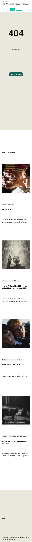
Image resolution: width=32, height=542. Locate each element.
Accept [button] (12, 9)
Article (18, 280)
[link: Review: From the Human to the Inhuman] (16, 424)
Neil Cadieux (4, 280)
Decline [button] (19, 9)
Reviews (4, 204)
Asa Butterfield (5, 359)
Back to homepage (16, 74)
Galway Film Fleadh (14, 359)
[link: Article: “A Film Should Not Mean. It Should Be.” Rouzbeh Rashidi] (16, 269)
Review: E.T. (6, 209)
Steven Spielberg (10, 204)
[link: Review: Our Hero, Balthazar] (16, 347)
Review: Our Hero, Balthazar (13, 365)
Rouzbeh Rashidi (12, 280)
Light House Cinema (21, 436)
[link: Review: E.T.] (16, 192)
